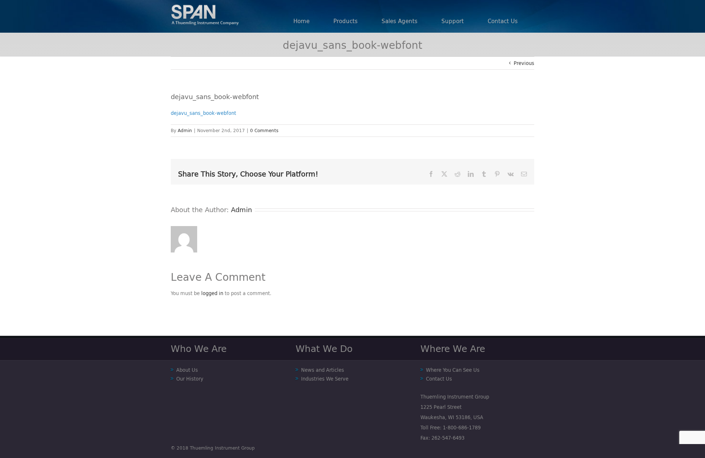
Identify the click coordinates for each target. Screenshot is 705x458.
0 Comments (264, 130)
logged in (212, 293)
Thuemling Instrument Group (222, 447)
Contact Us (439, 378)
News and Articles (322, 370)
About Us (187, 370)
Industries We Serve (324, 378)
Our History (189, 378)
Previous (524, 63)
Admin (185, 130)
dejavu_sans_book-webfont (203, 113)
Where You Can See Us (453, 370)
